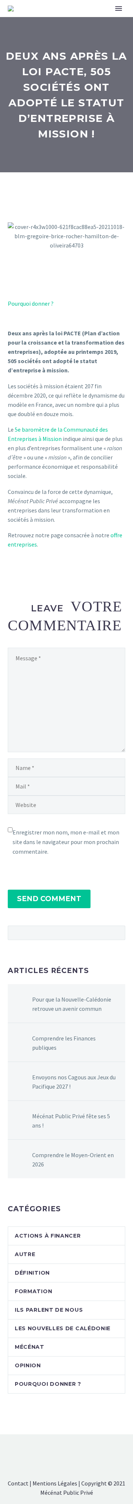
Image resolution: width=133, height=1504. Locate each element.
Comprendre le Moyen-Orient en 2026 (73, 1159)
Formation (33, 1291)
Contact (18, 1483)
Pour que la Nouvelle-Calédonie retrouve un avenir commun (71, 1004)
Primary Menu (118, 8)
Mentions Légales (55, 1483)
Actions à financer (48, 1235)
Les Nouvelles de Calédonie (62, 1328)
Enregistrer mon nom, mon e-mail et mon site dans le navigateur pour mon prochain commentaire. (66, 842)
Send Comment (49, 898)
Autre (25, 1254)
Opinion (28, 1365)
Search (117, 933)
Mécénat (29, 1347)
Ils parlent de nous (49, 1310)
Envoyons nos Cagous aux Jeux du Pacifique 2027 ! (74, 1081)
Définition (32, 1272)
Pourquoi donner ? (31, 303)
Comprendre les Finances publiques (64, 1043)
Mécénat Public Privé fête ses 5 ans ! (71, 1120)
